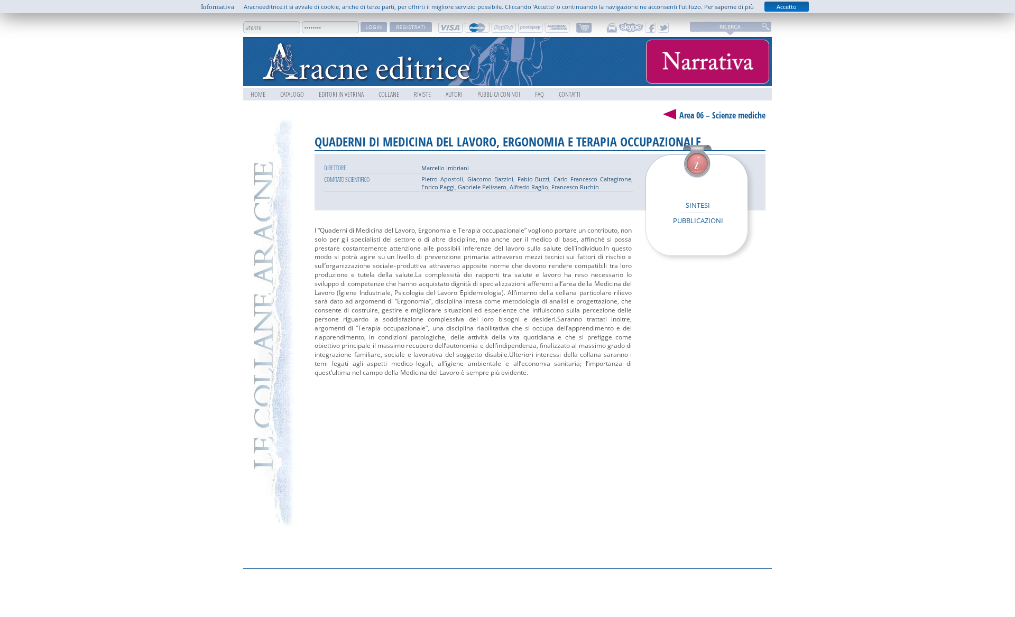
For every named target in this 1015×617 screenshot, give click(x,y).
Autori (454, 94)
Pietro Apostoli (442, 179)
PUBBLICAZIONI (698, 220)
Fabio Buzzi (534, 179)
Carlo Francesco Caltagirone (592, 179)
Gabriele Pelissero (482, 187)
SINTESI (698, 205)
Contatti (569, 94)
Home (258, 94)
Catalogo (292, 94)
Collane (389, 94)
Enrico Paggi (438, 187)
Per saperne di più (729, 7)
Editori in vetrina (341, 94)
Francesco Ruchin (575, 187)
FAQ (539, 94)
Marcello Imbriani (445, 168)
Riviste (422, 94)
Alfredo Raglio (529, 187)
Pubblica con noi (498, 94)
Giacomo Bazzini (490, 179)
